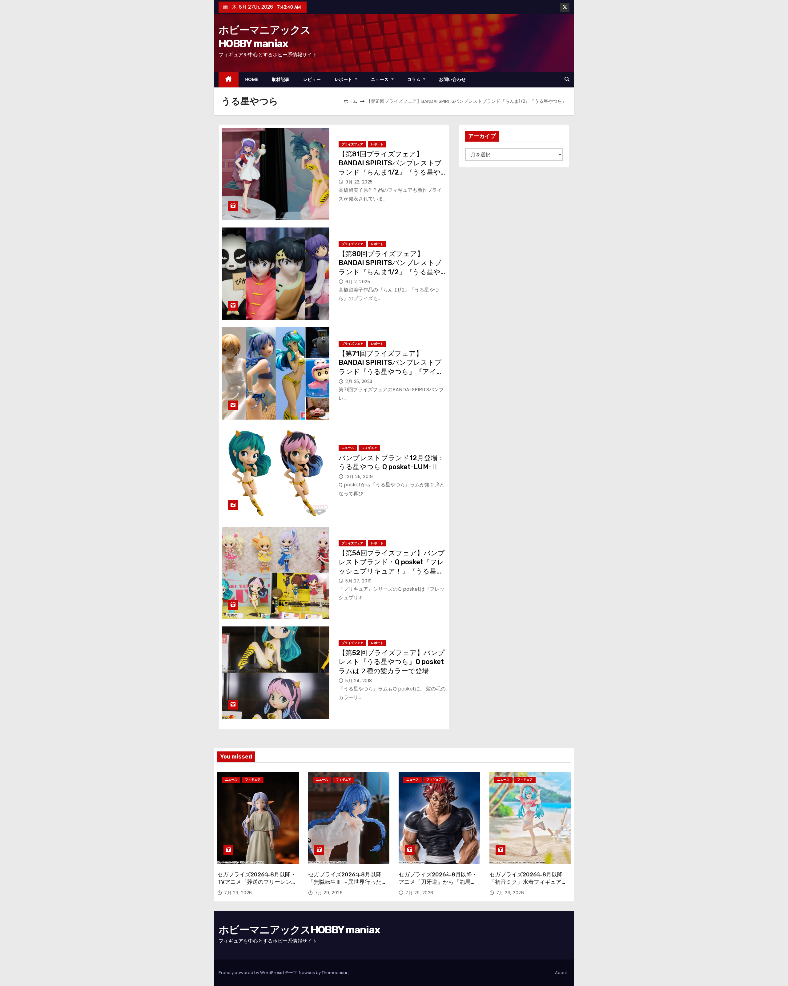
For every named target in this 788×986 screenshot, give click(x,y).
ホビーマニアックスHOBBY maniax (299, 930)
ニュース (380, 79)
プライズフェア (352, 144)
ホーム (350, 101)
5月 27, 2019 (358, 581)
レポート (344, 79)
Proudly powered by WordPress (251, 973)
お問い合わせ (452, 79)
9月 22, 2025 (359, 182)
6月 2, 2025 (357, 282)
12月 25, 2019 (359, 476)
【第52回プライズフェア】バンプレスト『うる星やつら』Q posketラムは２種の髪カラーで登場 (392, 662)
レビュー (312, 79)
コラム (414, 79)
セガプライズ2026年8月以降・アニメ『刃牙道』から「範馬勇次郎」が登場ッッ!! (438, 882)
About (561, 973)
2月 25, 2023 (358, 381)
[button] (567, 79)
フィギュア (369, 447)
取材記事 (281, 79)
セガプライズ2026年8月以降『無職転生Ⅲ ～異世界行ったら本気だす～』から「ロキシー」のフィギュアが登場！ (347, 885)
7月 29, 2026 (238, 893)
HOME (251, 79)
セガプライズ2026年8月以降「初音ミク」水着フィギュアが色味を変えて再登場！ (528, 882)
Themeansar (335, 973)
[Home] (229, 79)
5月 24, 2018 (358, 681)
